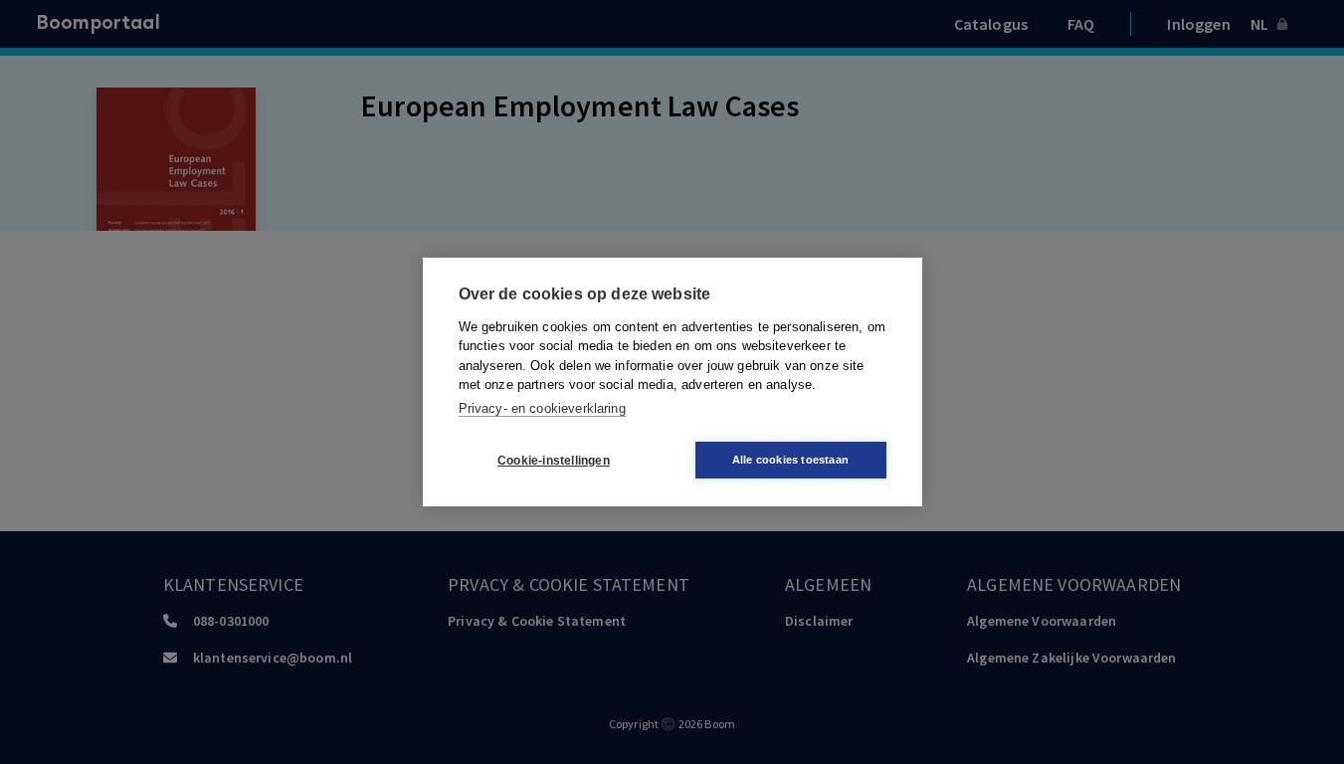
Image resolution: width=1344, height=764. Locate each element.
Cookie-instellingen (553, 461)
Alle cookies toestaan (790, 460)
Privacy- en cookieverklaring (542, 408)
